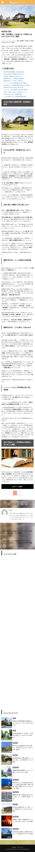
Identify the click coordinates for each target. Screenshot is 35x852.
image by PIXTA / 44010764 (28, 131)
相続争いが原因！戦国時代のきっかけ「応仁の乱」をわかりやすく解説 (23, 820)
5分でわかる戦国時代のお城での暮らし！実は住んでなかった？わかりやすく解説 (23, 747)
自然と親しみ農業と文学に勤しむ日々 (13, 76)
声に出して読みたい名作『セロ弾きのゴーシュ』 (15, 92)
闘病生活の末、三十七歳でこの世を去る (13, 81)
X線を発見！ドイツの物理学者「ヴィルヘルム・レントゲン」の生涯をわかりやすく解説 (17, 542)
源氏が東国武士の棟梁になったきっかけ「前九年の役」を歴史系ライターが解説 (17, 532)
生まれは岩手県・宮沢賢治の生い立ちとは (14, 74)
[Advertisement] (17, 634)
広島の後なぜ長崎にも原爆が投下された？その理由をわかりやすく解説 (23, 833)
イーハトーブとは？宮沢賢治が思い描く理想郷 (15, 83)
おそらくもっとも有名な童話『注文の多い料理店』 (16, 89)
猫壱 (10, 510)
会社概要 (14, 847)
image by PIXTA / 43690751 (28, 468)
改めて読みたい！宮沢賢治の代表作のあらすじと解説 (16, 85)
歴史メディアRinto (5, 40)
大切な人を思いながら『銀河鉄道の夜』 (13, 94)
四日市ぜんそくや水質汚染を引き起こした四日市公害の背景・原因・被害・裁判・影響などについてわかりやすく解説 (23, 785)
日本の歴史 (4, 31)
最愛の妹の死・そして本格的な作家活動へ (14, 78)
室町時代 (15, 742)
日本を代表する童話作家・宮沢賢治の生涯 (13, 72)
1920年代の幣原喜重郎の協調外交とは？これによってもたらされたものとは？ (23, 723)
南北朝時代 (15, 816)
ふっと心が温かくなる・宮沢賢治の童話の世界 (14, 96)
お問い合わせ (20, 847)
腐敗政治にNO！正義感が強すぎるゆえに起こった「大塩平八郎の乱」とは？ (23, 797)
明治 (10, 31)
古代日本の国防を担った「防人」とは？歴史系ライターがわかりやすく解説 (23, 809)
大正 (14, 718)
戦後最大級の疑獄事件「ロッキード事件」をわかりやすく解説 (23, 771)
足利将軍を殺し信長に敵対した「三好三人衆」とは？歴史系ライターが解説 (23, 760)
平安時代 (15, 804)
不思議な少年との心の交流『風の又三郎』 (14, 87)
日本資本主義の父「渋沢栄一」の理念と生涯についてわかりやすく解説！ (23, 735)
